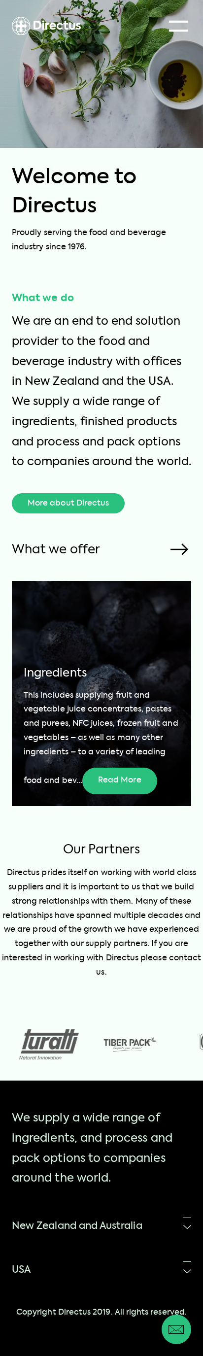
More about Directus (68, 504)
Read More (119, 780)
